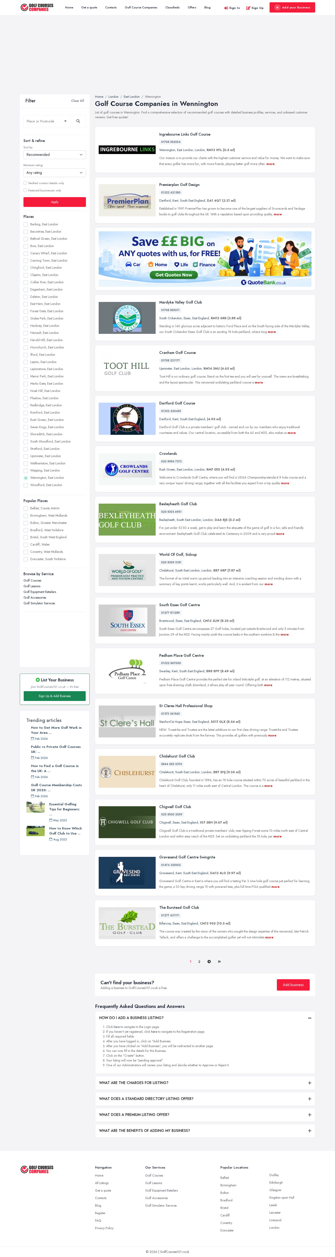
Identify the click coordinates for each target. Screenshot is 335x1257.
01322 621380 (170, 193)
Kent (175, 200)
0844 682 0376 (171, 764)
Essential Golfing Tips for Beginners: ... (64, 809)
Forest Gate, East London (46, 311)
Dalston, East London (44, 296)
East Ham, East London (45, 303)
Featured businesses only (44, 190)
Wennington (167, 150)
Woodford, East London (46, 484)
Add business (293, 984)
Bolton (224, 1192)
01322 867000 (171, 663)
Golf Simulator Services (39, 603)
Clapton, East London (44, 275)
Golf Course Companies (141, 7)
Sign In (234, 8)
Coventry (226, 1223)
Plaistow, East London (44, 398)
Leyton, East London (43, 361)
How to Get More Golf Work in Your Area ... (56, 730)
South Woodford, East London (50, 441)
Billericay (165, 923)
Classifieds (172, 7)
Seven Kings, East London (47, 427)
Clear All (77, 100)
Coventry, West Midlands (46, 551)
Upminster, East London (45, 455)
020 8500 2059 (171, 814)
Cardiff (225, 1215)
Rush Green (167, 469)
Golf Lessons (31, 586)
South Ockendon (170, 318)
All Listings (101, 1183)
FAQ (98, 1220)
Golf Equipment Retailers (39, 591)
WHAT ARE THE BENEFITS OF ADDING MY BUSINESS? (144, 1130)
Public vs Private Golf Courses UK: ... (56, 749)
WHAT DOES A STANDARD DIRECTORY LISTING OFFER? (146, 1098)
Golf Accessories (34, 597)
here (117, 1027)
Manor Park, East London (47, 376)
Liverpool (275, 1220)
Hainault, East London (44, 332)
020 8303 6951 (171, 512)
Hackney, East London (44, 325)
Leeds (273, 1205)
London (200, 150)
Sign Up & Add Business (55, 696)
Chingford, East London (46, 267)
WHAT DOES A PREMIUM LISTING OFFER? (134, 1114)
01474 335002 (171, 865)
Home (69, 7)
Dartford (165, 200)
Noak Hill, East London (45, 390)
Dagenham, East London (46, 289)
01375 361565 (170, 714)
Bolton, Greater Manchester (48, 522)
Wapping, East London (45, 470)
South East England (192, 200)
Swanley (164, 671)
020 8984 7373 (171, 461)
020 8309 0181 (171, 562)
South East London (189, 520)
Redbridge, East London (46, 405)
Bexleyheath (167, 520)
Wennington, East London (47, 477)
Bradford (226, 1200)
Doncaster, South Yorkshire (48, 559)
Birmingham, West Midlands (48, 515)
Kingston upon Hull (281, 1197)
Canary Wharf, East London (48, 253)
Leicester (275, 1212)
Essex (187, 318)
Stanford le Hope (170, 721)
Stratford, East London (45, 448)
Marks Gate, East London (46, 383)
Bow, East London (42, 246)
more (270, 164)
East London (185, 150)
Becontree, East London (45, 231)
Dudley (274, 1175)
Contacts (111, 7)
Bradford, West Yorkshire (46, 530)
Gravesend (166, 873)
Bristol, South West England (48, 537)
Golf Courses (32, 580)
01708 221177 (170, 360)
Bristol (224, 1207)
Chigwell (165, 822)
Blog (207, 7)
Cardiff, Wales (39, 544)
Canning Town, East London (48, 260)
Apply (54, 201)
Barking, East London (44, 224)
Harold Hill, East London (46, 340)
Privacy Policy (104, 1228)
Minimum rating (33, 165)
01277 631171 (170, 915)
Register (100, 1213)
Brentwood (166, 620)
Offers (192, 7)
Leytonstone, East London (46, 369)
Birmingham (228, 1185)
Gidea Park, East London (46, 318)
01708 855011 (170, 310)
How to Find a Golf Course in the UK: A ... (55, 768)
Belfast (224, 1177)
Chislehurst (166, 570)
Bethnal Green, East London (48, 238)
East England (200, 318)
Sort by (27, 147)
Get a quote (89, 7)
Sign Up (258, 8)
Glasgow (275, 1190)
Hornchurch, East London (47, 347)
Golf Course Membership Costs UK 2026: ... (56, 788)
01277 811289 (170, 613)
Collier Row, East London (47, 282)
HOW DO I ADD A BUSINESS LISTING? (131, 1017)
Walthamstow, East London (47, 463)
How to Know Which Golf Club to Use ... (65, 831)
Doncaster (227, 1230)
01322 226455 (171, 411)
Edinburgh (276, 1182)
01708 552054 (170, 142)
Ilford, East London (42, 354)
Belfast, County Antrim (44, 508)
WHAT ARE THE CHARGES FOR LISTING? (133, 1082)
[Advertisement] (167, 60)
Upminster (165, 368)
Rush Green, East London (47, 419)
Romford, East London (45, 412)
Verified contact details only (46, 183)
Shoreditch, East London (46, 434)
